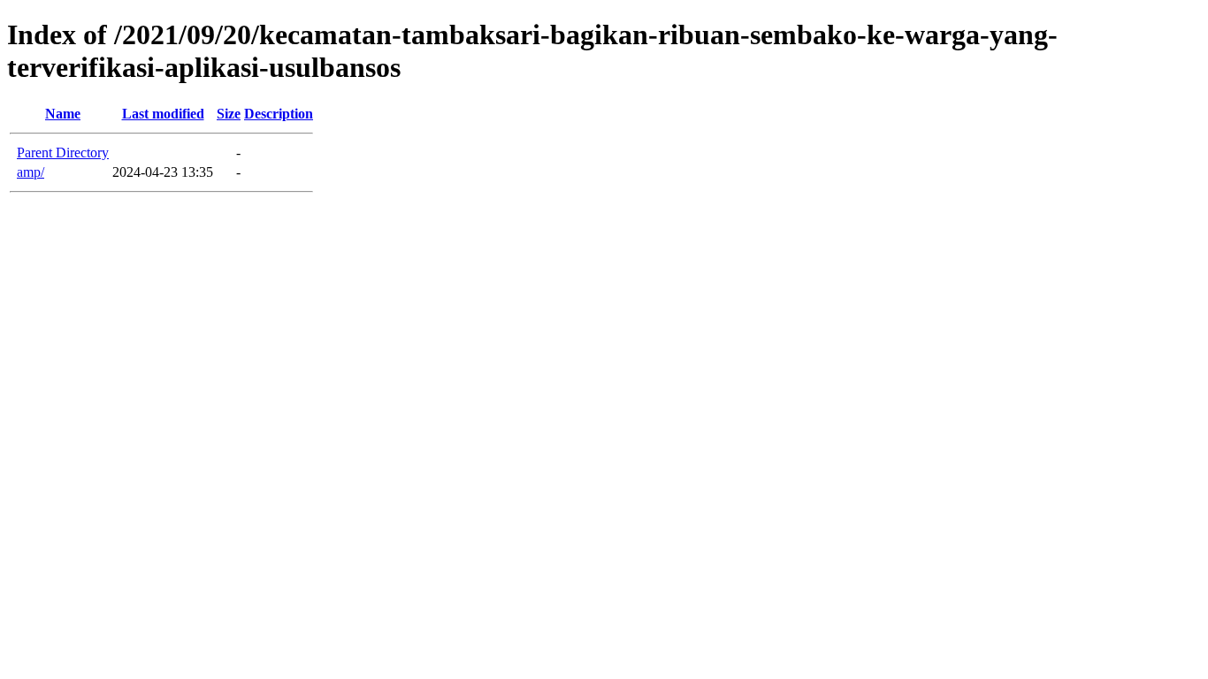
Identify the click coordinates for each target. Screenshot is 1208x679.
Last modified (163, 113)
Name (62, 113)
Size (229, 113)
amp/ (30, 171)
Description (278, 113)
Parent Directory (63, 152)
